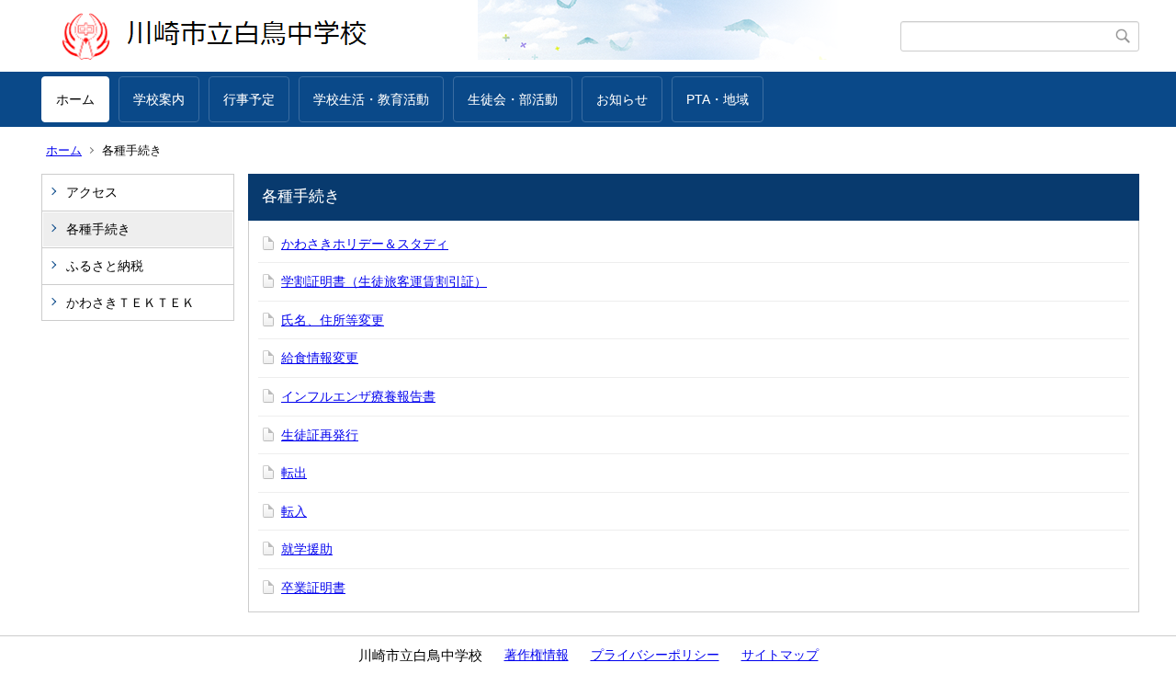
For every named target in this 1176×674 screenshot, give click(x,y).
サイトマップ (780, 654)
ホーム (75, 99)
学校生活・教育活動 (371, 99)
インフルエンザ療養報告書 (358, 396)
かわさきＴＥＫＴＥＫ (130, 302)
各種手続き (98, 229)
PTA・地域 (717, 99)
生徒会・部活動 (513, 99)
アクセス (92, 192)
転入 (294, 511)
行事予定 (249, 99)
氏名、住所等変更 (332, 320)
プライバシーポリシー (655, 654)
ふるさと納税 (104, 265)
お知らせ (622, 99)
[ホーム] (470, 36)
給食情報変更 (319, 357)
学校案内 (159, 99)
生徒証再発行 (319, 435)
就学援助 (307, 549)
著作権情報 (536, 654)
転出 (294, 472)
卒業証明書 (313, 587)
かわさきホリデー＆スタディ (364, 243)
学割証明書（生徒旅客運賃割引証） (384, 281)
